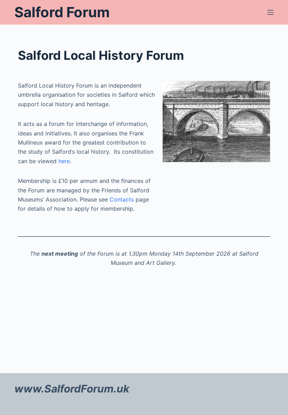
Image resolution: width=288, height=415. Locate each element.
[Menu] (270, 12)
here (64, 161)
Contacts (123, 199)
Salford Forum (62, 12)
